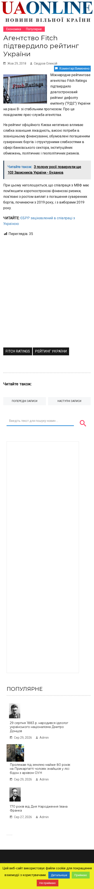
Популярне (34, 29)
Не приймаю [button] (47, 883)
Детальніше (59, 875)
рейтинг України (51, 351)
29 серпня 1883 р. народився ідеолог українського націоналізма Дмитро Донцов (39, 727)
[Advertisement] (47, 298)
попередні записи (24, 401)
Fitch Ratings (17, 351)
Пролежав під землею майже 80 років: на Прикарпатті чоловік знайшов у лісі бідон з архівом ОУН (40, 769)
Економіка (13, 29)
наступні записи (69, 401)
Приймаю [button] (80, 875)
